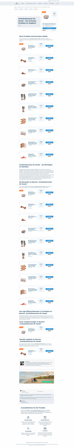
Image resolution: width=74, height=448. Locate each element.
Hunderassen (45, 3)
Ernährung (22, 3)
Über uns (42, 442)
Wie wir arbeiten (46, 442)
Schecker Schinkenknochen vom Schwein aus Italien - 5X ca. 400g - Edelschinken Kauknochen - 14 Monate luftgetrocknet (32, 118)
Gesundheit (34, 3)
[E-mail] (20, 367)
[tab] (22, 260)
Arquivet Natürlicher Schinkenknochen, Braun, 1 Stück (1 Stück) (32, 58)
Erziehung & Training (29, 3)
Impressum (32, 442)
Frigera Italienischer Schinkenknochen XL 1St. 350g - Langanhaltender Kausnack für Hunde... (49, 24)
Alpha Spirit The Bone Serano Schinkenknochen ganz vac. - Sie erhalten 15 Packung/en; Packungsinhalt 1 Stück (32, 94)
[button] (58, 3)
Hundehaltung (40, 3)
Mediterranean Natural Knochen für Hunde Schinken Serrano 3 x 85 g (32, 70)
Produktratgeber (51, 3)
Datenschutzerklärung (37, 442)
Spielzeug (19, 25)
